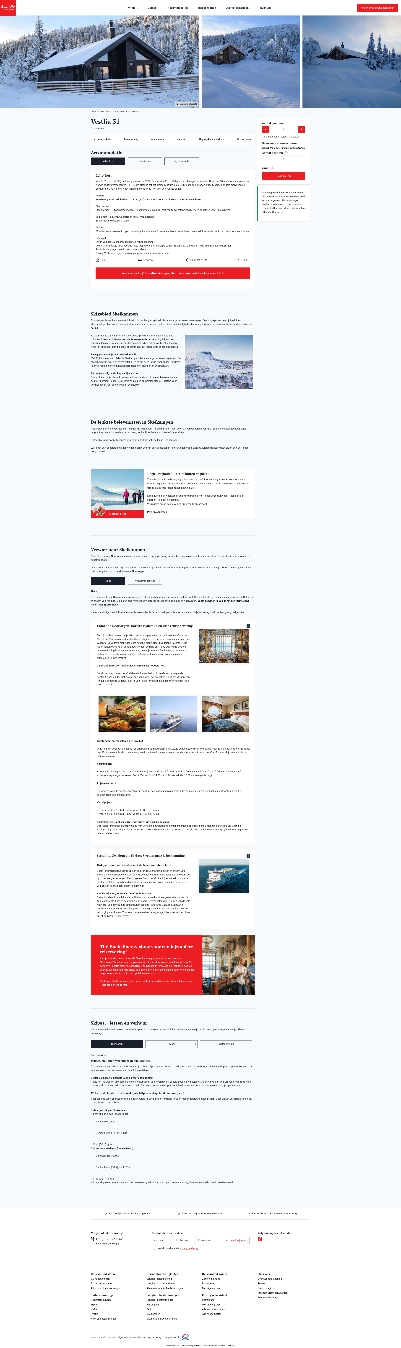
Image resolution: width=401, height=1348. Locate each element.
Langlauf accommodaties (160, 1283)
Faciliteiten (145, 161)
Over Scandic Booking (270, 1278)
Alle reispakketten (211, 1313)
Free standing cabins (121, 111)
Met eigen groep (211, 1288)
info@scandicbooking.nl (107, 1243)
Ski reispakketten (100, 1278)
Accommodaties (178, 7)
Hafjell (94, 1309)
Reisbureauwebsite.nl (203, 1346)
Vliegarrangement (145, 580)
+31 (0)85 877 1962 (109, 1239)
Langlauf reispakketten (159, 1278)
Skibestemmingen (101, 1299)
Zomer (152, 7)
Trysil (94, 1304)
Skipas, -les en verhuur (211, 139)
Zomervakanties (211, 1278)
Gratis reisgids (265, 1288)
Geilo (149, 1309)
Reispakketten (207, 7)
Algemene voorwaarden (129, 1337)
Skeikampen (153, 1313)
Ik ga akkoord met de (177, 1248)
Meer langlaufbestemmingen (162, 1318)
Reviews (262, 1283)
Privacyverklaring (267, 1297)
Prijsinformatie (182, 161)
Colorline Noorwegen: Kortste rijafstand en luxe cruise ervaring (145, 626)
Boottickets (208, 1283)
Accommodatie (102, 139)
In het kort (108, 161)
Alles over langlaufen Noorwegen (164, 1288)
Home (93, 111)
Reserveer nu (284, 176)
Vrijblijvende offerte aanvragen (377, 7)
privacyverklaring (189, 1248)
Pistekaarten (244, 139)
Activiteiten (157, 139)
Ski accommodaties (102, 1283)
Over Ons (265, 7)
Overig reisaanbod (237, 7)
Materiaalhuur (226, 1044)
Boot (108, 580)
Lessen (171, 1044)
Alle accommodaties (213, 1309)
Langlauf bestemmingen (160, 1299)
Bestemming (131, 139)
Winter (132, 7)
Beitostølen (152, 1304)
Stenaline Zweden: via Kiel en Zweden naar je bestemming (141, 855)
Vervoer (181, 139)
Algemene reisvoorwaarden (273, 1292)
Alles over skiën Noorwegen (106, 1288)
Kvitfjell (95, 1313)
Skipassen (117, 1044)
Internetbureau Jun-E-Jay (224, 1346)
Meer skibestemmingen (104, 1318)
